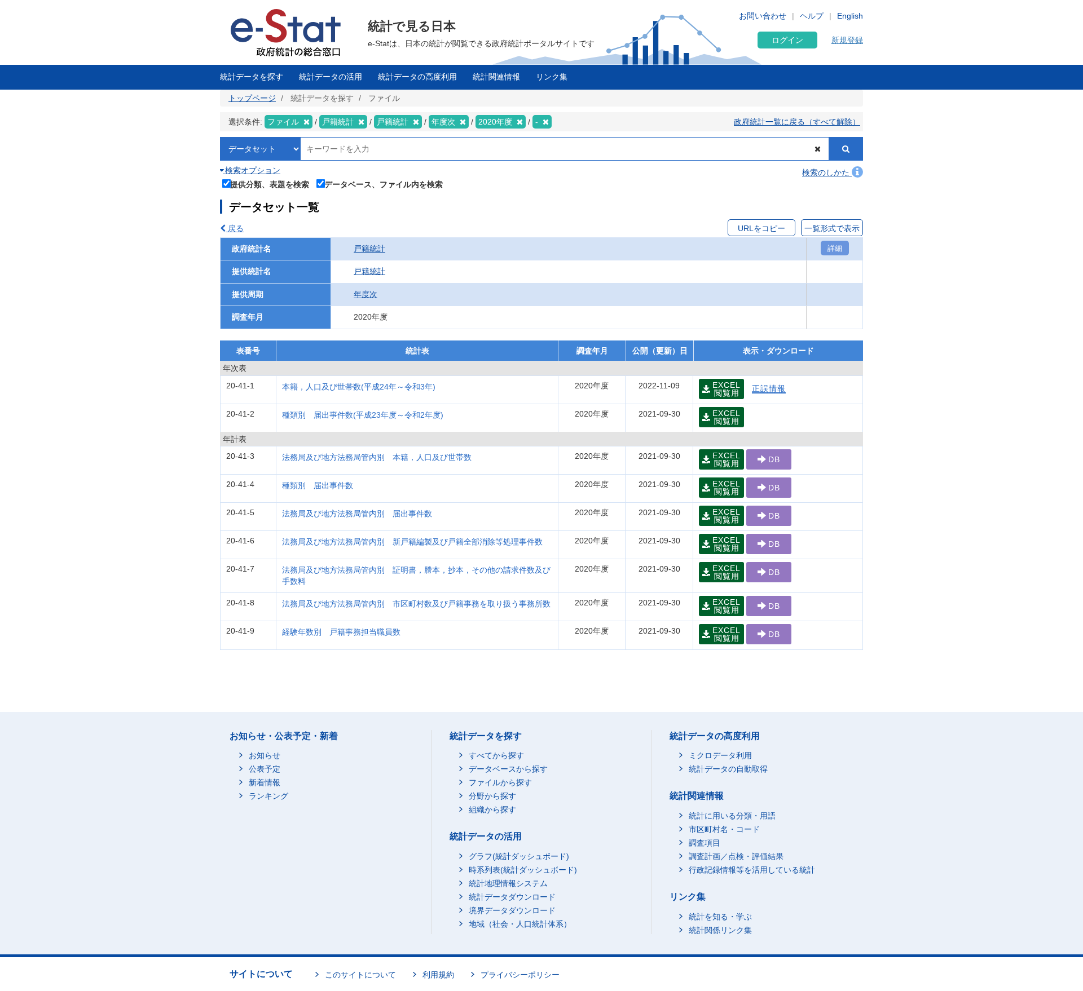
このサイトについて (360, 975)
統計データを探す (251, 76)
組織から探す (492, 809)
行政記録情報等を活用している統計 (752, 870)
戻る (235, 228)
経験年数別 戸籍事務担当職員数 (341, 631)
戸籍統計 (369, 248)
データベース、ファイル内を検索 (383, 184)
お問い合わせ (762, 16)
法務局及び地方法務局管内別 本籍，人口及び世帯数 (377, 457)
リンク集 (551, 76)
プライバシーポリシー (520, 975)
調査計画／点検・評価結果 (736, 856)
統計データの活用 (330, 76)
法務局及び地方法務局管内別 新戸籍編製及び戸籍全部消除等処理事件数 (412, 541)
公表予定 (264, 769)
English (850, 16)
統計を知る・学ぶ (720, 917)
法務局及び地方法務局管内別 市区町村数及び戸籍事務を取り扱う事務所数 (416, 603)
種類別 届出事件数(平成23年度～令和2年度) (362, 414)
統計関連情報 (496, 76)
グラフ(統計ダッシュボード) (519, 856)
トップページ (252, 98)
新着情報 (264, 782)
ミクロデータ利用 (720, 755)
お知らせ (264, 755)
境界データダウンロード (512, 910)
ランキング (268, 796)
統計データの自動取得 (728, 769)
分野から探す (492, 796)
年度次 (365, 294)
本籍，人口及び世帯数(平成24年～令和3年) (358, 386)
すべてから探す (496, 755)
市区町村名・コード (724, 829)
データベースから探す (508, 769)
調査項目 (704, 843)
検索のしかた (827, 172)
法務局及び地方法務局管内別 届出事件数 (357, 513)
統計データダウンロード (512, 897)
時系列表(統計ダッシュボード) (523, 870)
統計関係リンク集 (720, 930)
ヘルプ (812, 16)
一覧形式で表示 (832, 228)
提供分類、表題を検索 (269, 184)
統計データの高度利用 (417, 76)
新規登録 (847, 40)
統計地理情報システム (508, 883)
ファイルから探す (500, 782)
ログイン (787, 40)
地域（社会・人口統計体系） (520, 924)
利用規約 (438, 975)
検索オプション (251, 170)
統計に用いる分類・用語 (732, 816)
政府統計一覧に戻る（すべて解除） (797, 121)
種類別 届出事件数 (317, 485)
